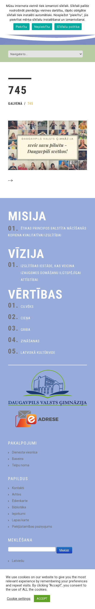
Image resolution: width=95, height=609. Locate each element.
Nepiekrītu (42, 26)
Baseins (18, 459)
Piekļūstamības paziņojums (32, 526)
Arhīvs (16, 494)
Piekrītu (21, 26)
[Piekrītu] (89, 17)
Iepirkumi (18, 514)
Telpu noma (20, 465)
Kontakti (18, 488)
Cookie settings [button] (18, 599)
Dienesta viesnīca (24, 452)
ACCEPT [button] (42, 598)
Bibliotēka (19, 507)
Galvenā (15, 103)
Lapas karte (20, 520)
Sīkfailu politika (68, 26)
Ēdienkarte (20, 501)
